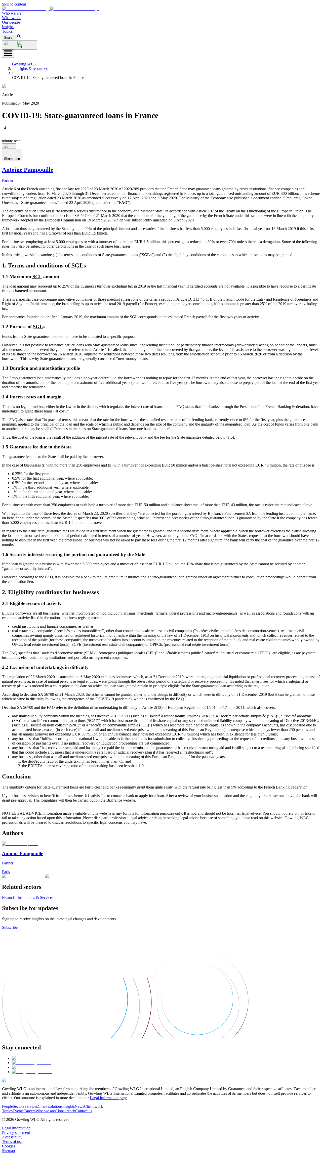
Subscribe (10, 927)
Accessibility (12, 1137)
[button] (50, 9)
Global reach (65, 1111)
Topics (7, 31)
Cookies (8, 1146)
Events (18, 1111)
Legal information (16, 1128)
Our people (11, 22)
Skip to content (14, 4)
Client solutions (50, 1106)
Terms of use (12, 1141)
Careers (29, 1111)
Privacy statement (16, 1132)
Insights (8, 27)
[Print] (9, 146)
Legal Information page (108, 1098)
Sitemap (8, 1150)
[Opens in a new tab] (29, 1058)
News (79, 1106)
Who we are (11, 13)
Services (31, 1106)
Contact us (83, 1111)
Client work (93, 1106)
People (7, 1106)
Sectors (18, 1106)
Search (9, 37)
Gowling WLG (24, 64)
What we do (11, 18)
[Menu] (8, 54)
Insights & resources (31, 68)
